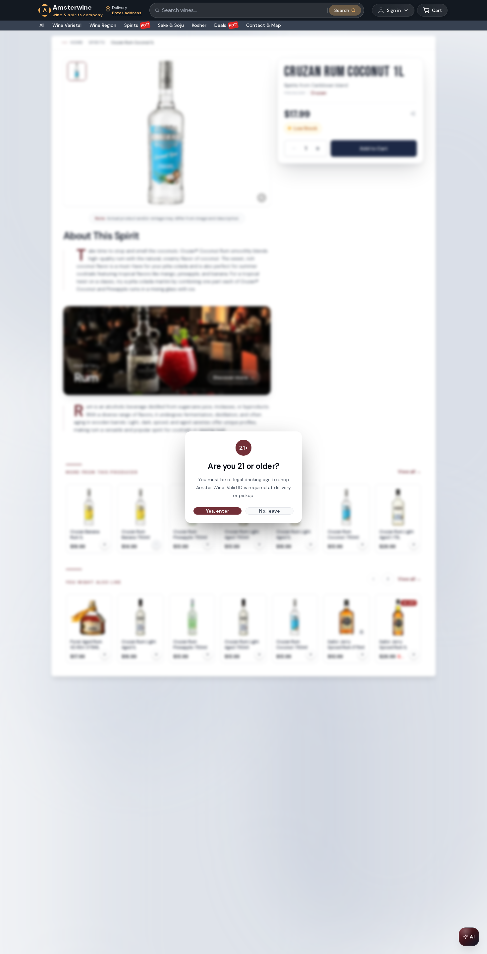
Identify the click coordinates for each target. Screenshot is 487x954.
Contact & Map (263, 25)
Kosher (199, 25)
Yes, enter (217, 511)
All (41, 25)
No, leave (269, 511)
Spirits (137, 25)
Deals (226, 25)
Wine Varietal (66, 25)
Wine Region (102, 25)
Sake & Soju (171, 25)
